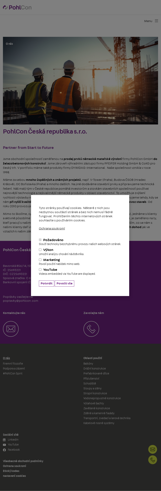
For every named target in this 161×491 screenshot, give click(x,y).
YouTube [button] (13, 444)
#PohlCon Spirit (12, 373)
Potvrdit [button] (46, 283)
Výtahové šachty (93, 403)
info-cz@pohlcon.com (152, 449)
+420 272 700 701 (152, 459)
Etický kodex (11, 471)
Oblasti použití (92, 358)
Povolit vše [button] (64, 283)
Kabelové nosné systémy (98, 423)
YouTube (67, 271)
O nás (6, 358)
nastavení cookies (14, 476)
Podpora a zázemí (14, 368)
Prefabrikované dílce (96, 373)
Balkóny (88, 363)
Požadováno (80, 242)
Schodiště (89, 383)
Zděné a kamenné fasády (98, 413)
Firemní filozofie (13, 363)
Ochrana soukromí (52, 228)
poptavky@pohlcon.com (20, 300)
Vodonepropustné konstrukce (102, 398)
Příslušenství (91, 378)
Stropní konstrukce (95, 393)
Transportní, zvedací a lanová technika (106, 418)
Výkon (61, 251)
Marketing (59, 261)
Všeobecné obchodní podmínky (23, 461)
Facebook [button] (13, 449)
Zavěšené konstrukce (96, 408)
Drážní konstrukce (94, 368)
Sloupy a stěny (92, 388)
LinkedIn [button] (12, 439)
